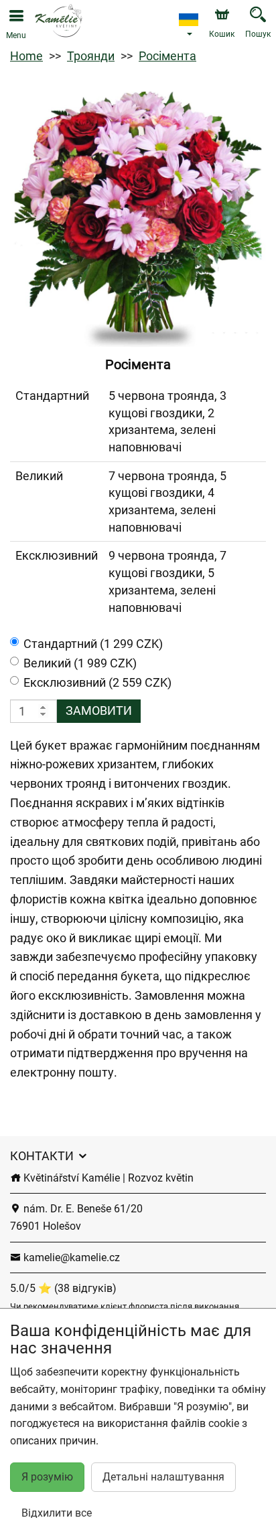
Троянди (91, 56)
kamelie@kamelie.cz (70, 1257)
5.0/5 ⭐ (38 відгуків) (63, 1288)
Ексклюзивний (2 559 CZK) (97, 682)
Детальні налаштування (163, 1476)
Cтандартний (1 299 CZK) (93, 644)
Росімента (167, 56)
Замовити (99, 710)
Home (26, 56)
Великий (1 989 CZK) (80, 663)
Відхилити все (56, 1513)
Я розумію (47, 1476)
